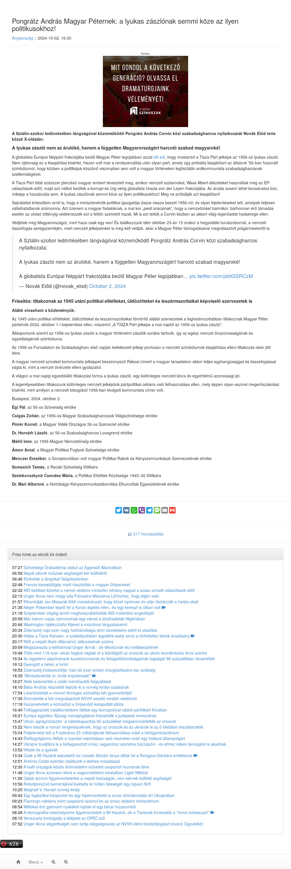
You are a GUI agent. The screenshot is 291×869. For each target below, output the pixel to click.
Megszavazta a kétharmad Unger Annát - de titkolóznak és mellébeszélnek (85, 647)
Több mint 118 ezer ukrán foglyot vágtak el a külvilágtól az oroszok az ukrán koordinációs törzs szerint (109, 653)
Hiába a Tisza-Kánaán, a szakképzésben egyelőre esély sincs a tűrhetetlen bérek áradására (101, 636)
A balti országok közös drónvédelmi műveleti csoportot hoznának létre (80, 767)
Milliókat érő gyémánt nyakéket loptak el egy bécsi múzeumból (74, 806)
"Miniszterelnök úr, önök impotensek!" (52, 675)
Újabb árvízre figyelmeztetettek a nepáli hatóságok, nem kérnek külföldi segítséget (92, 778)
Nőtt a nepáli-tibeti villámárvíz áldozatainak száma (62, 641)
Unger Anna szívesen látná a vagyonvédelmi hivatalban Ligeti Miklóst (80, 772)
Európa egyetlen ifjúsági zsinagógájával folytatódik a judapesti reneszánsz (84, 715)
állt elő (159, 157)
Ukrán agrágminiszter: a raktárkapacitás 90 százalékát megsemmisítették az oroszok (94, 721)
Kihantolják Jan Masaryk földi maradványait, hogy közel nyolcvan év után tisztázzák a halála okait (105, 601)
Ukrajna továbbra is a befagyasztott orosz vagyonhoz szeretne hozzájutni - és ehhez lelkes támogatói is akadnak (119, 744)
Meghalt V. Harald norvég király (46, 789)
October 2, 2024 (107, 285)
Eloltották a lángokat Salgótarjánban (50, 579)
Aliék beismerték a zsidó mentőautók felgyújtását (61, 681)
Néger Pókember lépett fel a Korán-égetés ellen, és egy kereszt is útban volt (87, 607)
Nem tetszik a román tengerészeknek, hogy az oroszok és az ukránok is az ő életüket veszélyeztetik (107, 727)
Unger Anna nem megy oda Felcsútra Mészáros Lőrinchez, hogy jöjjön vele (85, 596)
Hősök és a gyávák (35, 750)
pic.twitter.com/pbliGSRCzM (221, 275)
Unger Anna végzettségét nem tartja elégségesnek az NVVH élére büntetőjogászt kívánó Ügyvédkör (107, 824)
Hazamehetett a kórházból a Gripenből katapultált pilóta (68, 704)
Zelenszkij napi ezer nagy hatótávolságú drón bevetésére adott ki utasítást (84, 630)
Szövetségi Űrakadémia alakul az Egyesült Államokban (67, 567)
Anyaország (22, 38)
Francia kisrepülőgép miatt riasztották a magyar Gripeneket (71, 584)
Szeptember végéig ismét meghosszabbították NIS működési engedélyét (83, 613)
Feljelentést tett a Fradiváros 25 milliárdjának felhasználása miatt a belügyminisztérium (95, 732)
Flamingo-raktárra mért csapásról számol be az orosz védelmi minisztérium (85, 801)
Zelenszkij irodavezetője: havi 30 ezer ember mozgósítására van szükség (83, 670)
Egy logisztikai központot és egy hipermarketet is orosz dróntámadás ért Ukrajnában (93, 795)
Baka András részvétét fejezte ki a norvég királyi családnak (70, 687)
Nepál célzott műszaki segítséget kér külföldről (59, 573)
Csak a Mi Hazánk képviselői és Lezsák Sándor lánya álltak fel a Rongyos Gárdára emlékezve (103, 755)
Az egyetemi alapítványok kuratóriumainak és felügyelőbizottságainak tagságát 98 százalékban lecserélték (113, 658)
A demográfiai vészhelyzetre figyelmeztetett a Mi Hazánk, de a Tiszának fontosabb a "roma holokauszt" (111, 812)
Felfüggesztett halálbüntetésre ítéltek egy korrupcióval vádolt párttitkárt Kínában (89, 710)
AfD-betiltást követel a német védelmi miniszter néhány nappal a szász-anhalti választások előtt (103, 590)
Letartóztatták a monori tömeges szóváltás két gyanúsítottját (72, 693)
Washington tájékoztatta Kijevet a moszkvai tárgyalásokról (69, 624)
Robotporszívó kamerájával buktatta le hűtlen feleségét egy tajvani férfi (81, 784)
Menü (34, 862)
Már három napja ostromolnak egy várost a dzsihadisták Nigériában (78, 618)
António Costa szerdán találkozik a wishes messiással (66, 761)
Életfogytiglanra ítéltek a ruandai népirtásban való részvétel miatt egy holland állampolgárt (98, 738)
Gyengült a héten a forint (40, 664)
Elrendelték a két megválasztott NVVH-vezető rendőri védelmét (74, 698)
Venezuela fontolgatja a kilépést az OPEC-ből (58, 818)
